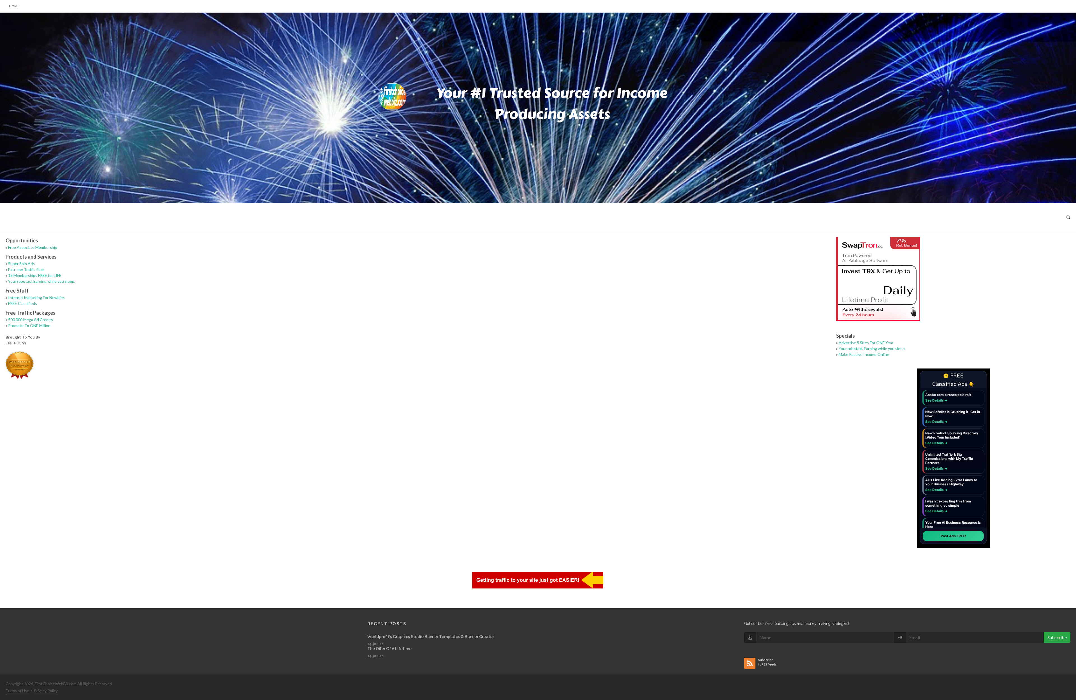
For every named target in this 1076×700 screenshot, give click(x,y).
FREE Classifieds (22, 303)
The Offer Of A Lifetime (389, 648)
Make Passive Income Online (864, 354)
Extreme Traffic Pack (26, 269)
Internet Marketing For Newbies (36, 297)
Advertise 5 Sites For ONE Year (866, 342)
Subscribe (1057, 637)
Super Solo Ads (21, 263)
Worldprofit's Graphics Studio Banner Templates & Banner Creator (430, 636)
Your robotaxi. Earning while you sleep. (41, 281)
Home (14, 6)
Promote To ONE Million (29, 325)
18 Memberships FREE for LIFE (34, 275)
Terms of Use (17, 690)
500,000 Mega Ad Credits (30, 319)
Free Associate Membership (32, 247)
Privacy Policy (46, 690)
